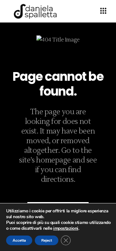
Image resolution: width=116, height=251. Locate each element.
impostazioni (65, 228)
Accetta (19, 240)
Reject (46, 240)
